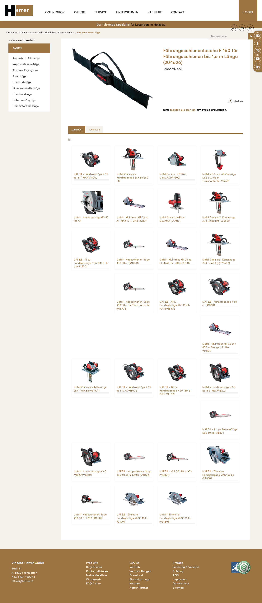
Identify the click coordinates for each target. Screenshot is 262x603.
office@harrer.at (22, 581)
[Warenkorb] (242, 28)
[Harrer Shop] (20, 10)
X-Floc (79, 12)
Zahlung (178, 571)
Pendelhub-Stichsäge (26, 58)
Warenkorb (93, 579)
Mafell (38, 32)
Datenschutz (181, 583)
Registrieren (94, 567)
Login (248, 12)
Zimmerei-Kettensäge (26, 88)
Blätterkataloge (139, 579)
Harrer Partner (138, 587)
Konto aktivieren (97, 571)
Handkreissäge (22, 82)
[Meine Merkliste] (250, 28)
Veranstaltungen (140, 571)
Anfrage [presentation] (94, 129)
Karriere (155, 12)
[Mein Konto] (234, 28)
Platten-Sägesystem (26, 70)
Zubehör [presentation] (76, 129)
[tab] (77, 129)
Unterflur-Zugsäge (24, 100)
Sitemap (178, 587)
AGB (176, 575)
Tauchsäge (19, 76)
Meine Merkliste (96, 575)
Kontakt (178, 12)
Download (136, 575)
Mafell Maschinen (54, 32)
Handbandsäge (22, 94)
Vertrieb (134, 567)
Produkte (92, 562)
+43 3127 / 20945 (23, 576)
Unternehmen (127, 12)
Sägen (70, 32)
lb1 (69, 139)
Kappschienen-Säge (88, 32)
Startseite (11, 32)
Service (101, 12)
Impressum (180, 579)
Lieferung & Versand (186, 567)
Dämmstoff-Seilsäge (26, 106)
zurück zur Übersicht (21, 40)
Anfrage (178, 562)
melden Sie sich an (182, 109)
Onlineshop (55, 12)
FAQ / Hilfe (93, 583)
